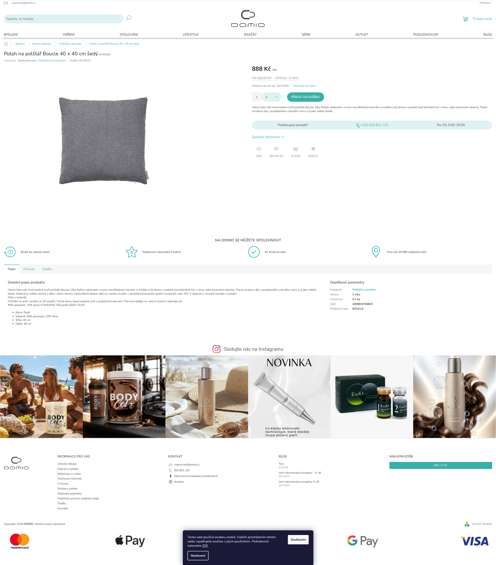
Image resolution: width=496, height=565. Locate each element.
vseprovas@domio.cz (186, 464)
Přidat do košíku (305, 97)
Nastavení (198, 556)
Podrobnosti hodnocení (52, 60)
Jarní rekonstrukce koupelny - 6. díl (300, 473)
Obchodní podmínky (69, 493)
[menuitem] (10, 35)
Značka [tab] (47, 269)
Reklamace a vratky (69, 474)
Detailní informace (266, 137)
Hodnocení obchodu (69, 478)
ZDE (205, 546)
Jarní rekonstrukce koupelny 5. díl (299, 482)
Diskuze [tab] (28, 269)
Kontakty (62, 508)
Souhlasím (298, 540)
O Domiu (62, 484)
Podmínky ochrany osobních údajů (78, 498)
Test (281, 464)
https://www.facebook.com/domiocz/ (196, 476)
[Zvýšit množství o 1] (266, 97)
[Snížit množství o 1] (276, 97)
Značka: (80, 60)
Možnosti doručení (304, 86)
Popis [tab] (12, 269)
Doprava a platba (67, 469)
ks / (440, 465)
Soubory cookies (67, 488)
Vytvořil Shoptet (482, 524)
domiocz (179, 482)
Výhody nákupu (67, 464)
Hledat (128, 18)
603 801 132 (182, 470)
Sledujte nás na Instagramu (253, 349)
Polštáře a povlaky (364, 289)
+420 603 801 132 (374, 125)
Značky (61, 503)
